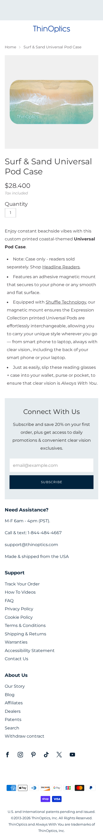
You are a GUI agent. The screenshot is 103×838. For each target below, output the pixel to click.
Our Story (15, 686)
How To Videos (20, 592)
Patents (13, 719)
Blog (10, 694)
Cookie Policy (19, 617)
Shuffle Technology (66, 302)
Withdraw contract (24, 736)
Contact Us (16, 658)
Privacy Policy (19, 608)
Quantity (16, 204)
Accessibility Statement (30, 650)
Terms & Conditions (25, 625)
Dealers (13, 711)
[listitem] (52, 10)
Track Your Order (22, 583)
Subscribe (51, 482)
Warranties (16, 642)
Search (12, 727)
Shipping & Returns (25, 633)
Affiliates (14, 702)
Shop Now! (61, 12)
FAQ (9, 600)
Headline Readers (61, 266)
